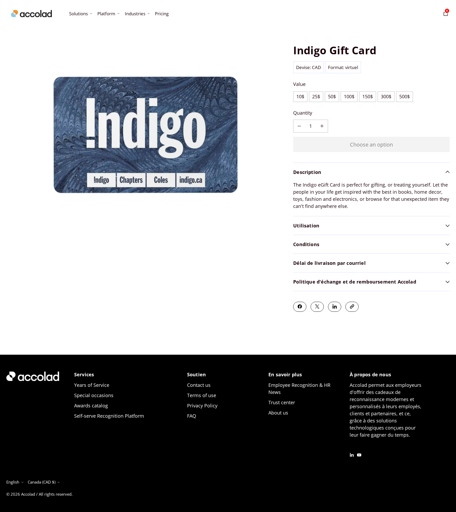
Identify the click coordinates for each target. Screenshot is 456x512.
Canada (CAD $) (41, 482)
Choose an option (371, 144)
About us (278, 412)
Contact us (199, 385)
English (12, 482)
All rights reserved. (56, 494)
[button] (80, 13)
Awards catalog (91, 405)
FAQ (191, 416)
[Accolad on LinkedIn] (351, 454)
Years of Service (91, 385)
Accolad (28, 494)
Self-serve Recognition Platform (109, 416)
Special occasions (93, 395)
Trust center (281, 402)
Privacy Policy (202, 405)
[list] (145, 136)
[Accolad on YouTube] (359, 454)
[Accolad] (31, 13)
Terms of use (201, 395)
